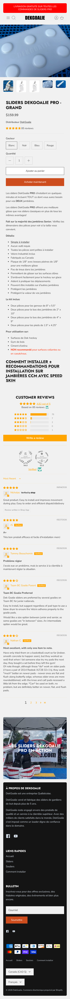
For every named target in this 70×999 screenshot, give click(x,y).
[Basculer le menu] (8, 17)
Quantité (11, 153)
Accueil (10, 856)
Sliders (9, 861)
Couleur (10, 138)
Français (12, 982)
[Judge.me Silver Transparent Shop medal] (41, 457)
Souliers (10, 866)
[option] (35, 51)
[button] (13, 128)
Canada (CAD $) (17, 971)
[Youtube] (16, 836)
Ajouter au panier (35, 170)
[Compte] (54, 17)
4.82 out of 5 (43, 403)
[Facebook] (8, 836)
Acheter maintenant (35, 182)
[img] (10, 487)
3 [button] (36, 702)
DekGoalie (25, 122)
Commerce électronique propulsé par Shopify (43, 990)
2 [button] (31, 702)
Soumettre (16, 920)
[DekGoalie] (35, 18)
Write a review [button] (35, 438)
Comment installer (16, 871)
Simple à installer (20, 242)
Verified (32, 469)
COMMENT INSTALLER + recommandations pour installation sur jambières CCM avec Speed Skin (34, 371)
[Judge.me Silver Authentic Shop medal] (25, 457)
